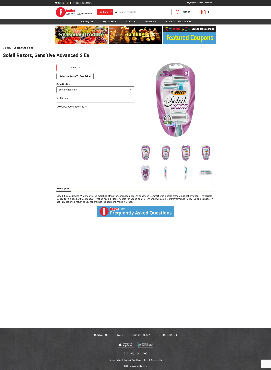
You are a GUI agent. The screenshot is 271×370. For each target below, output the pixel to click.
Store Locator (168, 335)
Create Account (205, 3)
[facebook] (126, 354)
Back (8, 47)
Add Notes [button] (62, 98)
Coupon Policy (141, 335)
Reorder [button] (185, 11)
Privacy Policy (115, 360)
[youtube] (145, 354)
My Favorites (60, 3)
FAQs (120, 335)
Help (146, 360)
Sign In (193, 3)
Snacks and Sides (23, 47)
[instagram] (132, 354)
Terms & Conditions (132, 360)
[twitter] (138, 354)
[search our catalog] (116, 12)
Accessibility (156, 360)
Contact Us (101, 335)
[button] (145, 152)
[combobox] (105, 12)
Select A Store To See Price (75, 76)
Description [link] (63, 188)
